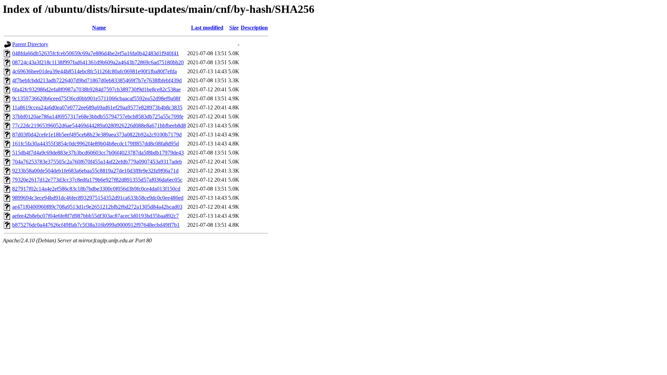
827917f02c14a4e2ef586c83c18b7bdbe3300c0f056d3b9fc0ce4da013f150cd (96, 189)
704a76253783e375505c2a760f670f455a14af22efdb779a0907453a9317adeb (97, 162)
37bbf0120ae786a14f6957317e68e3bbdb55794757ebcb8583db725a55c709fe (97, 116)
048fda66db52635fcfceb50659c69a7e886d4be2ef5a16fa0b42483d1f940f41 (95, 53)
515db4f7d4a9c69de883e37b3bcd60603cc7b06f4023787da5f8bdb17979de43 (98, 153)
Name (99, 28)
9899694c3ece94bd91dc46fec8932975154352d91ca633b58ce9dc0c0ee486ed (97, 198)
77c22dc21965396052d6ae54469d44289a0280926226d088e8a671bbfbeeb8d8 (99, 125)
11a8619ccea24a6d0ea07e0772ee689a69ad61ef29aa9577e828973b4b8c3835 (97, 107)
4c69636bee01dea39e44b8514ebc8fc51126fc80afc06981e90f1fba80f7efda (94, 71)
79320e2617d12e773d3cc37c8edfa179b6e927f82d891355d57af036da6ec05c (97, 180)
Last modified (207, 28)
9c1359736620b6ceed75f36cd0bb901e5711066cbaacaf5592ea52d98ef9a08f (96, 98)
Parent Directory (30, 44)
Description (254, 28)
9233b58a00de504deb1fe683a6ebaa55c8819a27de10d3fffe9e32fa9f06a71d (95, 171)
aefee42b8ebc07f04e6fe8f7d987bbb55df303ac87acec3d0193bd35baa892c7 (95, 216)
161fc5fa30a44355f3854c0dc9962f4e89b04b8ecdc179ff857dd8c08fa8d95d (95, 144)
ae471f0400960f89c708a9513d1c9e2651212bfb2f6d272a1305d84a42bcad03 (97, 207)
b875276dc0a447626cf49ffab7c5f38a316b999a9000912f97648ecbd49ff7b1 (96, 225)
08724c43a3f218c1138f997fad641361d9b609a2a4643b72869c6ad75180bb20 (98, 62)
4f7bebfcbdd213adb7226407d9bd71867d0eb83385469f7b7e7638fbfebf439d (97, 80)
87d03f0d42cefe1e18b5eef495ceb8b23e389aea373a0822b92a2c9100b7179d (97, 135)
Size (234, 28)
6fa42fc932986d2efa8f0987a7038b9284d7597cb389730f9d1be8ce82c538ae (96, 89)
